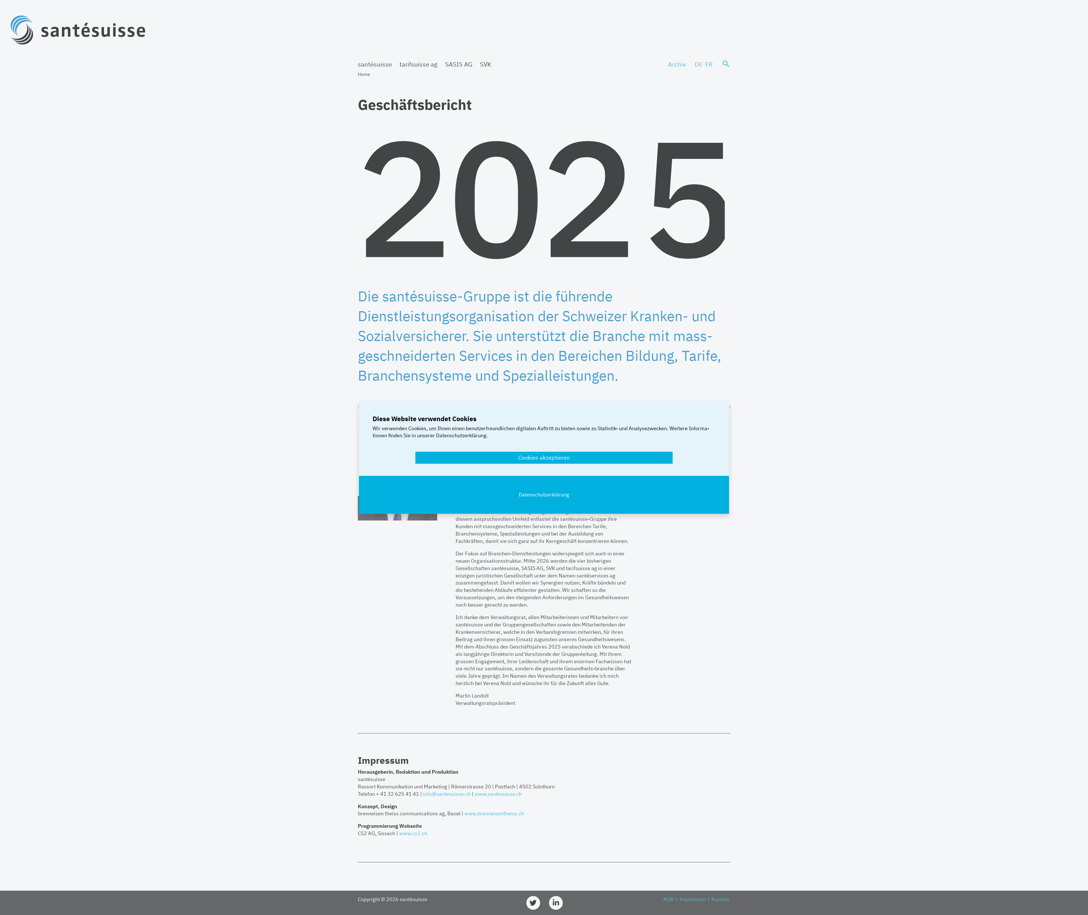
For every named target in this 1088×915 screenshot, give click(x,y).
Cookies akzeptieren (544, 457)
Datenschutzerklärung (544, 494)
